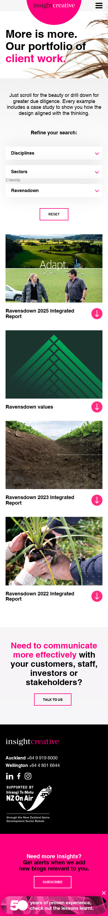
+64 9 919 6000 (42, 758)
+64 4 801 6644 (44, 765)
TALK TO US (53, 699)
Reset (54, 214)
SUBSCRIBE (53, 882)
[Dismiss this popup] (103, 892)
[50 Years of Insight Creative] (54, 905)
